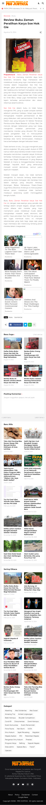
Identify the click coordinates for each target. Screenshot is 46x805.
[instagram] (28, 784)
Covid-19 (8, 721)
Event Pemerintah (28, 725)
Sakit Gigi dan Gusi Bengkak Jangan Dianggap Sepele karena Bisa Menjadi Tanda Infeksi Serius (32, 445)
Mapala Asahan (10, 736)
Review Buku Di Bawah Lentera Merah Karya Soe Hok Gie (12, 380)
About (10, 795)
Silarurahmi (9, 747)
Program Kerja (10, 743)
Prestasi (29, 740)
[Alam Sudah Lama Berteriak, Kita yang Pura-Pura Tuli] (33, 546)
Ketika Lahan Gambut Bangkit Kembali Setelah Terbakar (12, 530)
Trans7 (32, 747)
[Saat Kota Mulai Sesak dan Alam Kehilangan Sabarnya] (13, 546)
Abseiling (8, 711)
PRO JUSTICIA (22, 801)
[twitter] (18, 784)
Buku (14, 16)
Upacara (8, 750)
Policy (17, 795)
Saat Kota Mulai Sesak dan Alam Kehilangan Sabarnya (12, 556)
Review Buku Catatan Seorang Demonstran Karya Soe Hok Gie (32, 380)
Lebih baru (7, 417)
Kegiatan (36, 732)
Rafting (22, 743)
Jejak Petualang (23, 732)
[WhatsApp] (30, 325)
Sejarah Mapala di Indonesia (11, 639)
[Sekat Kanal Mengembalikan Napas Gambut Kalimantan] (33, 521)
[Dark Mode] (39, 3)
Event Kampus (33, 721)
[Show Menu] (3, 3)
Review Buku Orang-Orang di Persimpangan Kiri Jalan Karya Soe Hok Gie (32, 355)
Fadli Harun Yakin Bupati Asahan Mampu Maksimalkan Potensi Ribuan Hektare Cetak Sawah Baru (32, 504)
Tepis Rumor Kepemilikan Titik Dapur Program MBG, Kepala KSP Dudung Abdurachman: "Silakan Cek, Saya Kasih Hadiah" (12, 474)
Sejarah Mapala (33, 743)
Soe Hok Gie (9, 108)
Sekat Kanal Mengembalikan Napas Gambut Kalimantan (30, 532)
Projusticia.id (9, 75)
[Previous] (41, 8)
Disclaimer (26, 795)
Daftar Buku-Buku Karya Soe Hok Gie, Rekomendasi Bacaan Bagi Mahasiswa (12, 354)
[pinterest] (32, 784)
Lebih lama (39, 417)
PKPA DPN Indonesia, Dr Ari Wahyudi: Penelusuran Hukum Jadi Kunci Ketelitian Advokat (21, 9)
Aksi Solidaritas (21, 711)
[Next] (43, 8)
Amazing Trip (10, 714)
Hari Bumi (21, 729)
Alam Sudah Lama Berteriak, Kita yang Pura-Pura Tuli (32, 556)
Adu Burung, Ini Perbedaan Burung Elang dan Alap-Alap (32, 588)
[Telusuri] (43, 3)
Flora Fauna (9, 729)
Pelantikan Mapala (32, 736)
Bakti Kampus (10, 718)
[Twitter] (25, 325)
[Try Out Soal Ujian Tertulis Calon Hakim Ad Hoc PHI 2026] (13, 492)
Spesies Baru (22, 747)
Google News (23, 797)
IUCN (30, 729)
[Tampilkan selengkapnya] (34, 325)
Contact (35, 795)
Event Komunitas (11, 725)
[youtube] (23, 784)
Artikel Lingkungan (25, 714)
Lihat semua (37, 334)
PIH (20, 736)
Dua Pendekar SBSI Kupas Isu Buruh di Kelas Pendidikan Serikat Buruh (11, 665)
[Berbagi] (40, 32)
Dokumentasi (19, 721)
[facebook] (13, 784)
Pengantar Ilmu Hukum (14, 740)
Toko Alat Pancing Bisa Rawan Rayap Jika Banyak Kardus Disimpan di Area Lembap (13, 445)
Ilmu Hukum (9, 732)
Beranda (7, 16)
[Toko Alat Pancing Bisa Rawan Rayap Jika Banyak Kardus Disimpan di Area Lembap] (13, 433)
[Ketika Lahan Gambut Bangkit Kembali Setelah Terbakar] (13, 521)
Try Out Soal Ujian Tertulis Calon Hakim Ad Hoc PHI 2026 (12, 501)
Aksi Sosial (34, 711)
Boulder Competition (27, 718)
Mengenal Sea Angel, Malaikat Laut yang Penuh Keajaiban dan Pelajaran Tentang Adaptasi (32, 615)
